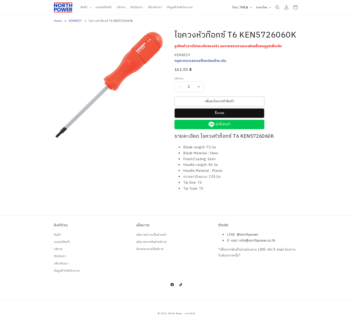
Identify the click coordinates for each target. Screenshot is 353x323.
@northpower (248, 235)
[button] (85, 7)
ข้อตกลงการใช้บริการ (150, 249)
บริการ (58, 249)
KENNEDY (76, 21)
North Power (175, 313)
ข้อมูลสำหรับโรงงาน (66, 270)
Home (58, 21)
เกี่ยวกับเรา (61, 263)
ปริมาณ (178, 79)
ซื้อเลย (219, 113)
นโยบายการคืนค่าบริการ (151, 242)
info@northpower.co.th (257, 240)
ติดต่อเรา (60, 256)
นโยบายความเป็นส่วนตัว (151, 234)
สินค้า (57, 234)
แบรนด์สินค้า (62, 242)
